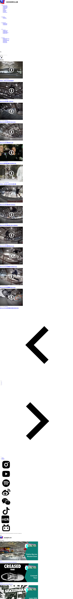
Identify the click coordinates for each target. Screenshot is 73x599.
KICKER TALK (5, 23)
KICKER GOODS (5, 30)
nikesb (1, 582)
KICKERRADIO (4, 22)
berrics (5, 99)
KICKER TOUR (5, 33)
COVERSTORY (5, 5)
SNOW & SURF (5, 12)
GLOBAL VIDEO (5, 7)
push (7, 182)
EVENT (4, 9)
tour (2, 582)
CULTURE (4, 11)
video (7, 99)
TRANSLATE (5, 18)
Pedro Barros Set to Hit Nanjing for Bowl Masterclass (8, 562)
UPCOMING (4, 10)
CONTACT (3, 458)
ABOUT (3, 457)
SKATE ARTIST (5, 42)
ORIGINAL (4, 17)
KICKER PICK (5, 8)
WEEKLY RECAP (5, 6)
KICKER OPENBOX (5, 32)
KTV (2, 29)
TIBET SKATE (5, 41)
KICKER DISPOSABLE (6, 38)
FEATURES (3, 37)
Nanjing (1, 560)
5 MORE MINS (5, 24)
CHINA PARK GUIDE (6, 40)
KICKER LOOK (5, 31)
